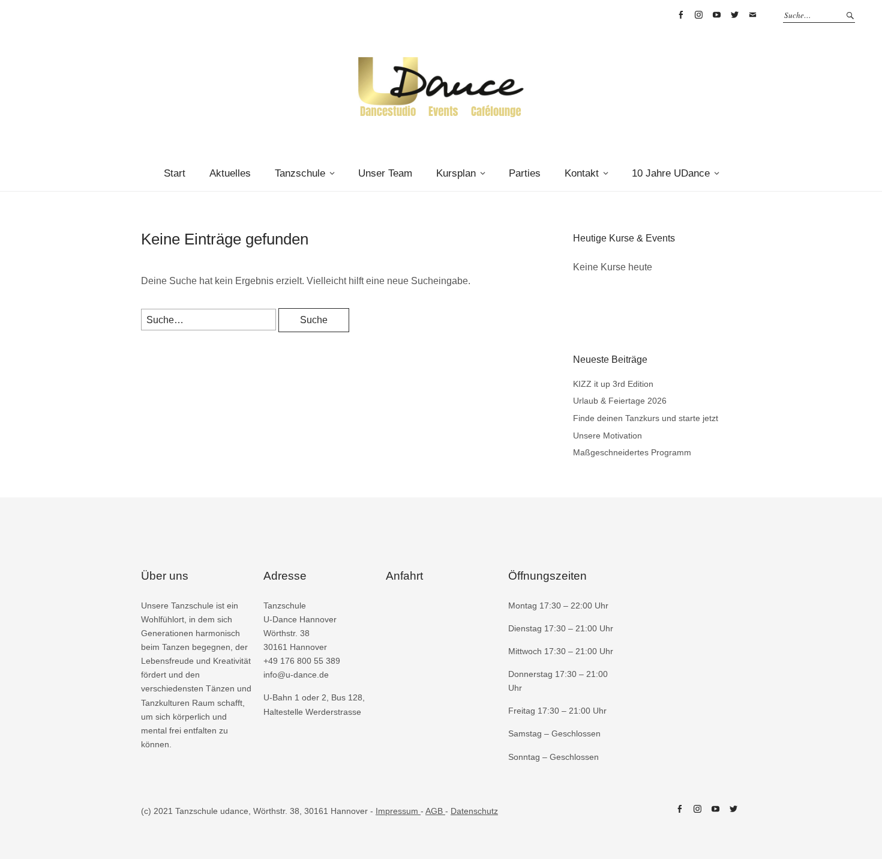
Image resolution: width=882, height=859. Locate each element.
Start (174, 173)
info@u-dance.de (752, 15)
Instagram (698, 15)
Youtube (716, 15)
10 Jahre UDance (671, 173)
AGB (435, 811)
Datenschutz (474, 811)
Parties (525, 173)
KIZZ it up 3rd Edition (613, 384)
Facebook (680, 15)
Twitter (734, 15)
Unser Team (385, 173)
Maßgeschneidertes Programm (632, 452)
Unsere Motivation (607, 435)
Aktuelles (230, 173)
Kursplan (456, 173)
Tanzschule (300, 173)
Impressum (398, 811)
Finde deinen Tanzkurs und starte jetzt (645, 418)
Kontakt (582, 173)
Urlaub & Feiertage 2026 (620, 400)
